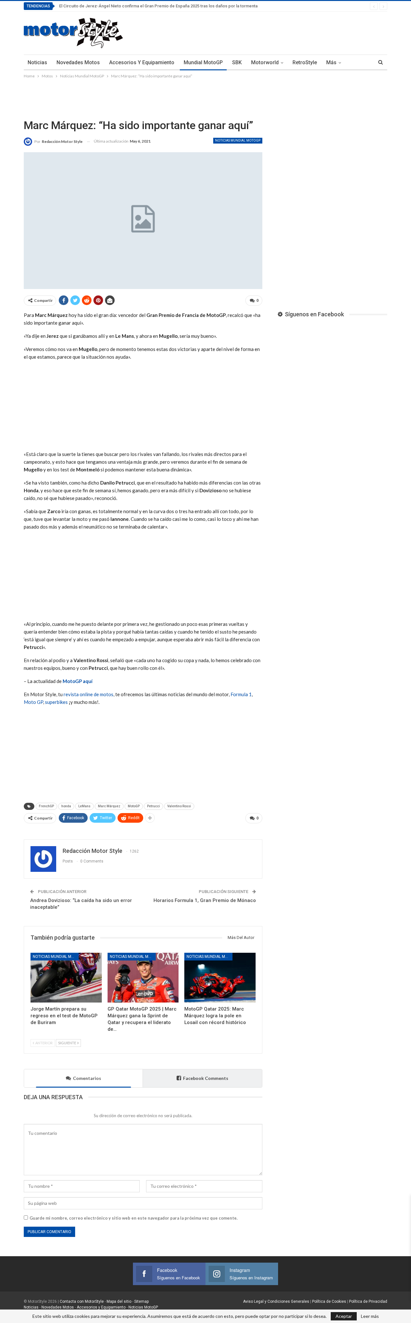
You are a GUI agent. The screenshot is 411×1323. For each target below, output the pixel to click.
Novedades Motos (78, 62)
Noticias (37, 62)
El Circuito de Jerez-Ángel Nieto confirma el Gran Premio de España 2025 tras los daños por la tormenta (158, 6)
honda (66, 806)
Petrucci (153, 806)
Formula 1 (241, 694)
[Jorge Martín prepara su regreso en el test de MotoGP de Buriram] (66, 978)
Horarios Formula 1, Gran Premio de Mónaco (204, 900)
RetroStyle (305, 62)
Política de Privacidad (368, 1301)
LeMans (84, 806)
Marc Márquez (109, 806)
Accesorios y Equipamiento (141, 62)
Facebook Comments (205, 1078)
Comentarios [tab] (87, 1078)
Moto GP (33, 702)
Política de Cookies (329, 1301)
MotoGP (134, 806)
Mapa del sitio (118, 1301)
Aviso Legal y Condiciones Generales (276, 1301)
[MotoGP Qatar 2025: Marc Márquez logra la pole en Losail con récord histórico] (220, 978)
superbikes (56, 702)
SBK (237, 62)
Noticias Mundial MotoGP (237, 140)
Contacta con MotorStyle (82, 1301)
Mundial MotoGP (203, 62)
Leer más (370, 1316)
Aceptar (344, 1316)
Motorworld (265, 62)
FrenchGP (46, 806)
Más (331, 62)
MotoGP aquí (77, 681)
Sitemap (141, 1301)
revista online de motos (88, 694)
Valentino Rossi (179, 806)
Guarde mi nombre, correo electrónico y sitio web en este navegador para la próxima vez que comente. (134, 1218)
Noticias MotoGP (142, 1307)
